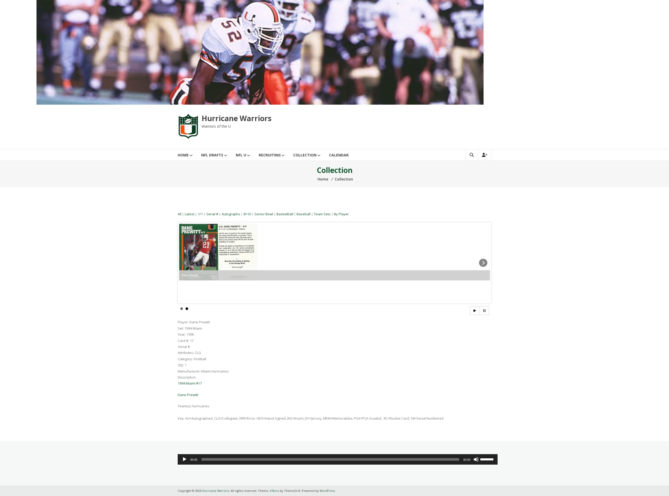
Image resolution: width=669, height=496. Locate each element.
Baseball (303, 214)
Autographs (231, 214)
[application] (338, 459)
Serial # (212, 214)
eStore (274, 491)
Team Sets (322, 214)
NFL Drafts (212, 155)
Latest (189, 214)
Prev (186, 263)
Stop (484, 310)
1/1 (200, 214)
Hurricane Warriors (236, 118)
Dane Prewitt (188, 394)
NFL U (241, 155)
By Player (341, 214)
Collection (304, 155)
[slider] (487, 459)
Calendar (339, 155)
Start (475, 310)
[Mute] (476, 459)
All (179, 214)
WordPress (327, 491)
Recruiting (270, 155)
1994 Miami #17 (190, 383)
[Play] (184, 459)
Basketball (284, 214)
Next (483, 263)
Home (183, 155)
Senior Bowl (263, 214)
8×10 (247, 214)
